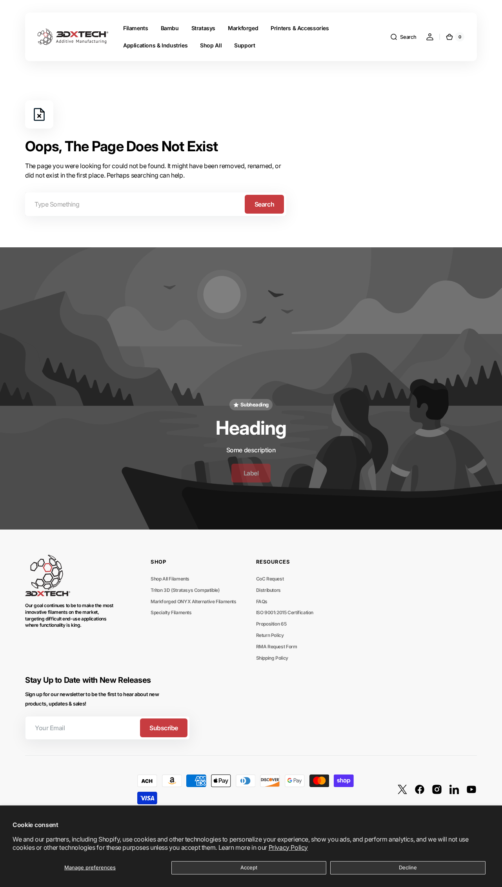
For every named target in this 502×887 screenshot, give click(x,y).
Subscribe (163, 728)
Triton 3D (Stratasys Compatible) (185, 590)
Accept (248, 867)
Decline (408, 867)
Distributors (268, 590)
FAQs (261, 601)
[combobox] (155, 204)
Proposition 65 (271, 624)
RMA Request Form (276, 646)
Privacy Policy (288, 847)
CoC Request (270, 579)
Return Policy (270, 635)
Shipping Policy (272, 658)
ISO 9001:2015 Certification (284, 612)
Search (264, 204)
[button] (403, 36)
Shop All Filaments (170, 579)
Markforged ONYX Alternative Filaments (193, 601)
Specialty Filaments (171, 612)
